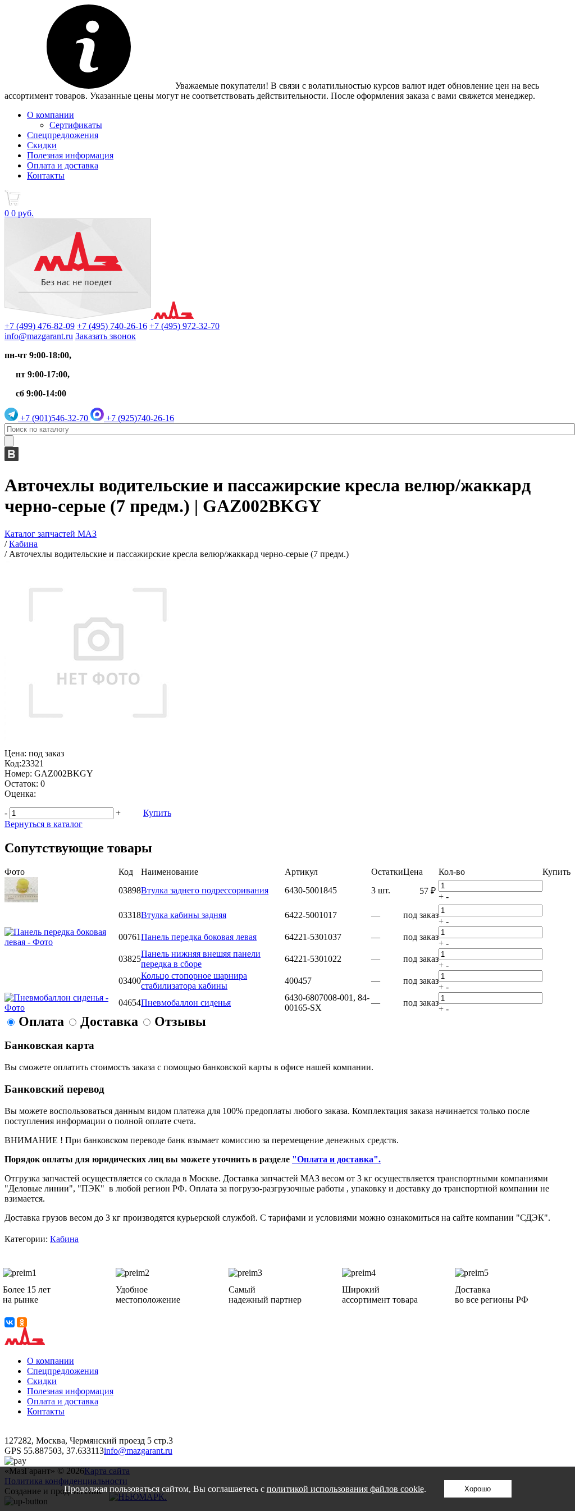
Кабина (64, 1239)
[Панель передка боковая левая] (61, 942)
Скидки (42, 145)
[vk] (11, 458)
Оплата (41, 1021)
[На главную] (99, 316)
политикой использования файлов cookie (345, 1489)
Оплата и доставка (62, 165)
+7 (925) (139, 418)
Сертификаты (75, 125)
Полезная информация (70, 155)
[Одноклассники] (22, 1322)
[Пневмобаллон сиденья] (61, 1007)
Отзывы (180, 1021)
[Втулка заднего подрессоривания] (21, 899)
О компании (50, 115)
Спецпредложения (62, 135)
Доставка (109, 1021)
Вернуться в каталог (43, 824)
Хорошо (477, 1489)
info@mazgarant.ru (38, 336)
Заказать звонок (105, 336)
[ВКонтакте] (9, 1322)
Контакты (46, 175)
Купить (157, 813)
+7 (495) (112, 326)
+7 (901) (53, 418)
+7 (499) (39, 326)
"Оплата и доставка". (336, 1159)
